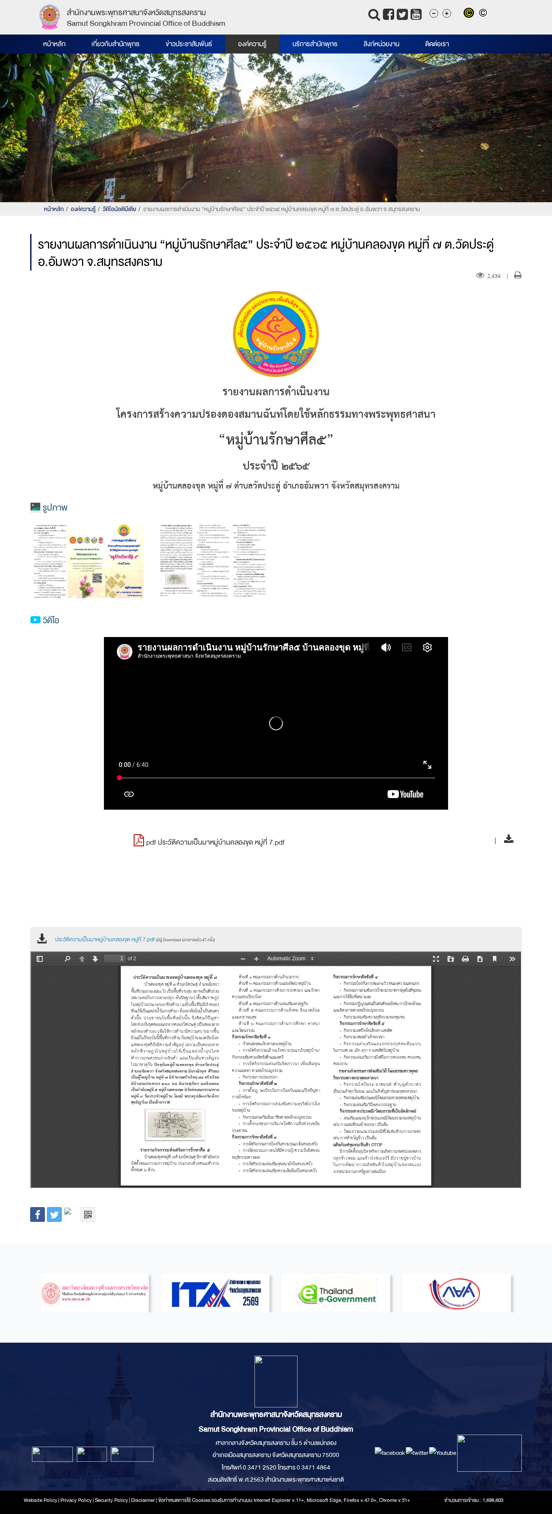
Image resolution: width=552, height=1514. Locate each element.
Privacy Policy (76, 1500)
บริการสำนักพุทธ (315, 44)
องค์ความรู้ (252, 44)
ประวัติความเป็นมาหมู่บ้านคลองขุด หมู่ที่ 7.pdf (135, 939)
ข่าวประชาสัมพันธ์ (189, 44)
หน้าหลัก (54, 44)
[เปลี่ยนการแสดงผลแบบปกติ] (484, 13)
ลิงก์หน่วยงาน (381, 44)
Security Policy (111, 1500)
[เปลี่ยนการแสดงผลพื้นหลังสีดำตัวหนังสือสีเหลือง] (471, 13)
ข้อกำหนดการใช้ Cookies (184, 1500)
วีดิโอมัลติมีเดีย (119, 209)
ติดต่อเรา (437, 44)
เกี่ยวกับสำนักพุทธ (115, 44)
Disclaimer (143, 1500)
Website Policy (40, 1500)
